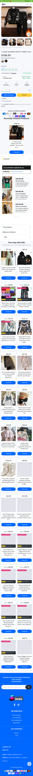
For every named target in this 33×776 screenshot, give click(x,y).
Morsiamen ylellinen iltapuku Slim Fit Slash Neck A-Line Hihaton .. (24, 374)
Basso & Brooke (19, 767)
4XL (16, 68)
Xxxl (13, 68)
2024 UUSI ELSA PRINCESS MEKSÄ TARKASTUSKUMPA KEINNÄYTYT (8, 659)
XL (6, 68)
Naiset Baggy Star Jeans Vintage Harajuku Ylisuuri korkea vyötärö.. (24, 658)
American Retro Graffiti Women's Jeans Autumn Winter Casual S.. (24, 304)
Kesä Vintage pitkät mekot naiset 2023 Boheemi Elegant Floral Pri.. (8, 516)
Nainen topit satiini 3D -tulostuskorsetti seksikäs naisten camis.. (24, 516)
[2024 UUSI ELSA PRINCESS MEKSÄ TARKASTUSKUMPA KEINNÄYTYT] (8, 647)
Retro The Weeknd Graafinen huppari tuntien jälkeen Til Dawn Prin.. (24, 270)
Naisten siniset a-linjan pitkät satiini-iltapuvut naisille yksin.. (8, 269)
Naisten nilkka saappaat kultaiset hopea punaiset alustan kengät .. (24, 481)
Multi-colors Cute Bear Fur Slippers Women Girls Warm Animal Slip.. (8, 304)
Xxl (9, 68)
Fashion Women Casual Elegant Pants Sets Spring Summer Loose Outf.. (25, 552)
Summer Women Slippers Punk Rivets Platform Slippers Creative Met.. (8, 588)
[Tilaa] (28, 687)
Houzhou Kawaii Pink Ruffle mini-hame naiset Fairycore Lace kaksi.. (8, 445)
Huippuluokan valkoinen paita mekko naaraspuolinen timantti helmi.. (8, 410)
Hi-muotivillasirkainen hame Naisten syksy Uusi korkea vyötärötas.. (8, 374)
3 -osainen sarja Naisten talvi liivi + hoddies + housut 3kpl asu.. (16, 144)
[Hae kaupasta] (27, 4)
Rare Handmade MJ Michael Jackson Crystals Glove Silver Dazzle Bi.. (24, 588)
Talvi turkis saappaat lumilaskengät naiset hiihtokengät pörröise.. (8, 480)
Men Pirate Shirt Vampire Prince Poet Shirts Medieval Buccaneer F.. (8, 552)
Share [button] (4, 98)
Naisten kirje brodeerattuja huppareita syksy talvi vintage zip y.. (24, 445)
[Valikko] (31, 4)
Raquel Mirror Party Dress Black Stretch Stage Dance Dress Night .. (24, 339)
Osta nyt (24, 95)
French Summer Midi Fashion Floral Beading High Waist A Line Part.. (8, 338)
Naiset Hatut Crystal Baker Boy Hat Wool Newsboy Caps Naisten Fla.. (24, 410)
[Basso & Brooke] (3, 4)
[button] (1, 1)
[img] (7, 172)
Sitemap (5, 761)
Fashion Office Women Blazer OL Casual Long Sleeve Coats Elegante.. (25, 622)
